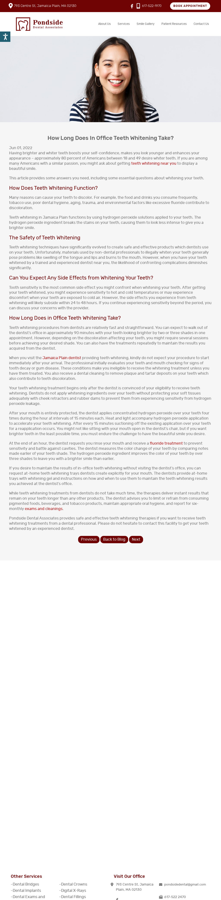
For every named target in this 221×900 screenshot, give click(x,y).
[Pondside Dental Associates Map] (110, 811)
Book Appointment (190, 6)
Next (136, 540)
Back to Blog (114, 540)
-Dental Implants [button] (26, 891)
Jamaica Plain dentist (62, 358)
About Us (104, 23)
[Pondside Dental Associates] (39, 24)
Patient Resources (174, 23)
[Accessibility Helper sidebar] (5, 37)
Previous (89, 540)
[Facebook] (132, 6)
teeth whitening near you (153, 164)
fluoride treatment (166, 443)
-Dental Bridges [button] (25, 884)
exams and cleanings (44, 509)
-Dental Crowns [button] (73, 884)
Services (124, 23)
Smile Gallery (146, 23)
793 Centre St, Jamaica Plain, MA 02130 (45, 6)
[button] (185, 884)
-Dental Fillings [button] (72, 897)
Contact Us (201, 23)
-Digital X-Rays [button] (72, 891)
